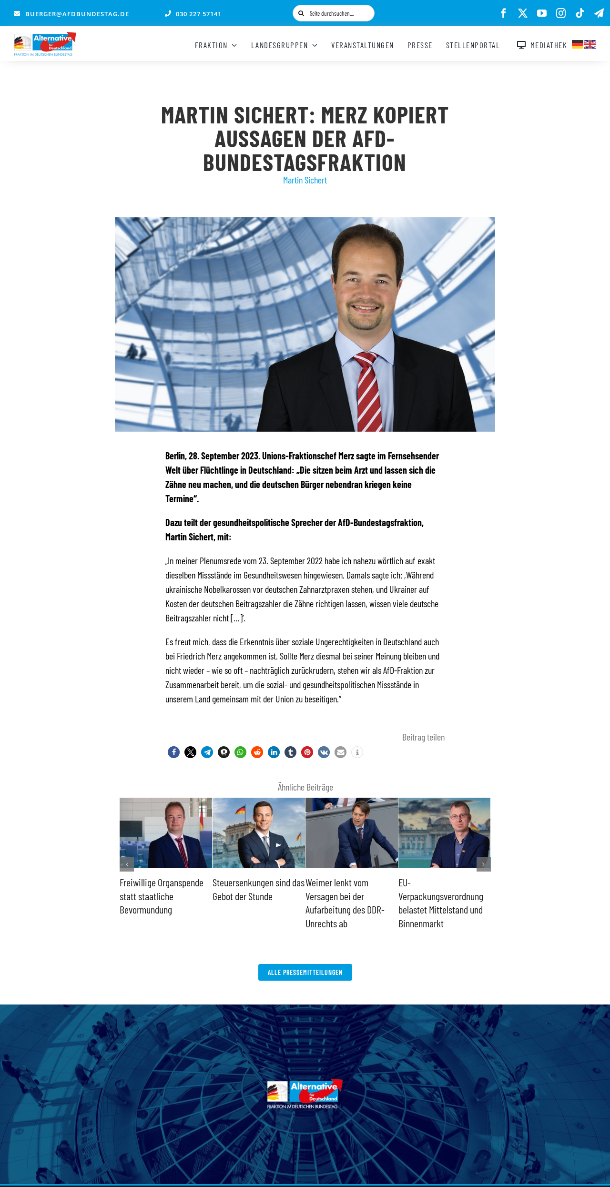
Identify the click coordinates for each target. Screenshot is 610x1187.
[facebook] (503, 13)
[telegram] (599, 13)
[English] (590, 43)
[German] (578, 43)
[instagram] (561, 13)
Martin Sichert (305, 179)
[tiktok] (580, 13)
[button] (174, 752)
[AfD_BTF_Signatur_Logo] (45, 36)
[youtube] (542, 13)
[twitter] (523, 13)
